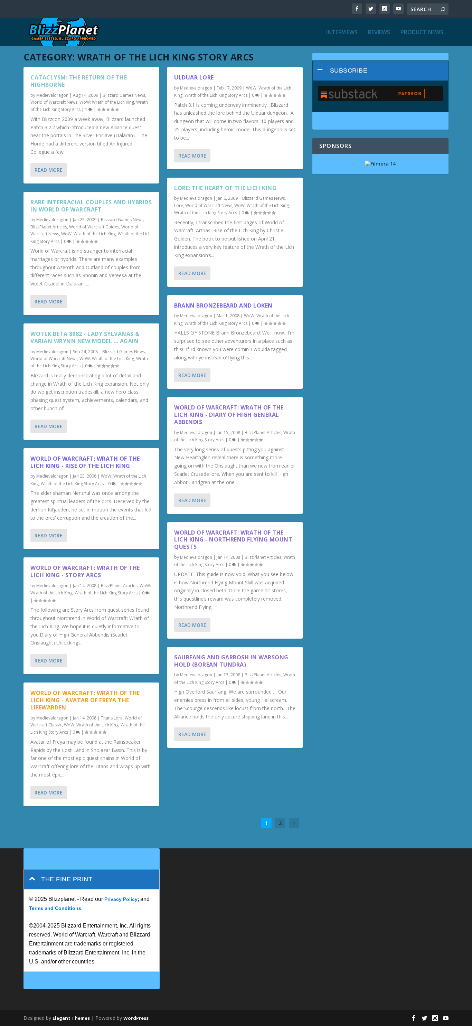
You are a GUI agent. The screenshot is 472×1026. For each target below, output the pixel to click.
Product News (421, 32)
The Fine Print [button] (66, 879)
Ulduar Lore (194, 77)
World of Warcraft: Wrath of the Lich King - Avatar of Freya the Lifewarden (85, 700)
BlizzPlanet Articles (48, 227)
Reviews (379, 32)
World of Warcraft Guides (94, 227)
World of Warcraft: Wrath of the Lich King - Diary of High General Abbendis (229, 415)
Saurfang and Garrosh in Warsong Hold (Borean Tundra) (231, 660)
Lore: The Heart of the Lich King (225, 188)
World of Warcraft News (53, 102)
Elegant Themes (71, 1018)
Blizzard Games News (124, 95)
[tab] (380, 71)
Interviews (342, 32)
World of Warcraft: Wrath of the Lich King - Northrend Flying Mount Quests (233, 540)
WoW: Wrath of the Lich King (106, 102)
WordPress (136, 1018)
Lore (178, 205)
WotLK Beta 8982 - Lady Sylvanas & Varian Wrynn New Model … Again (85, 337)
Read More (49, 170)
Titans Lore (112, 718)
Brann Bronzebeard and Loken (223, 305)
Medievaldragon (52, 95)
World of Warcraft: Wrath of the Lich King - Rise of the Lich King (85, 462)
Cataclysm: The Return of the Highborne (78, 81)
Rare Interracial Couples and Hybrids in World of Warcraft (91, 205)
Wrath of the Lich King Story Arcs (72, 484)
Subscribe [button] (349, 70)
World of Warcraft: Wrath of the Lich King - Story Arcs (85, 571)
